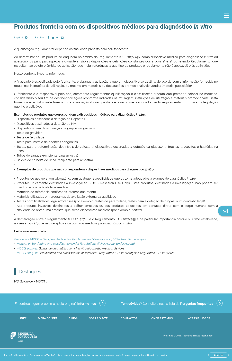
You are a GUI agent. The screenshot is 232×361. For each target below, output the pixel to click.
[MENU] (226, 16)
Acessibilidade (199, 318)
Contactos (129, 318)
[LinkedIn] (53, 37)
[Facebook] (48, 37)
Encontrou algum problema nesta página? (55, 304)
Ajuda (73, 318)
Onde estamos (162, 318)
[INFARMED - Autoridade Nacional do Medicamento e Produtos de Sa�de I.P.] (26, 15)
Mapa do (47, 318)
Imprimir (19, 37)
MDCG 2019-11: (27, 253)
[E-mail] (62, 37)
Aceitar (218, 355)
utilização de (156, 355)
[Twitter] (57, 37)
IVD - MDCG (29, 281)
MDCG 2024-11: (27, 248)
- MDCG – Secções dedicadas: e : (80, 239)
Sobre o (98, 318)
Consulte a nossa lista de (167, 304)
